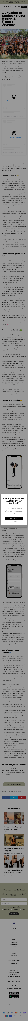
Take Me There (14, 518)
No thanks (14, 521)
